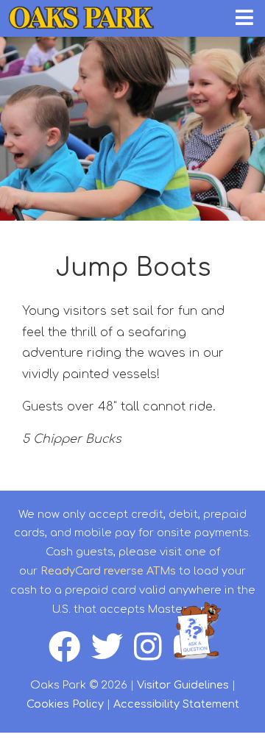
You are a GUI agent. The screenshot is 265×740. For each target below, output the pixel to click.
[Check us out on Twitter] (112, 655)
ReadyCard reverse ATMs (108, 571)
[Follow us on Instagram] (153, 655)
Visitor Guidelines (183, 685)
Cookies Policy (65, 704)
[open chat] (199, 630)
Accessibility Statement (176, 704)
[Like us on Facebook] (70, 655)
